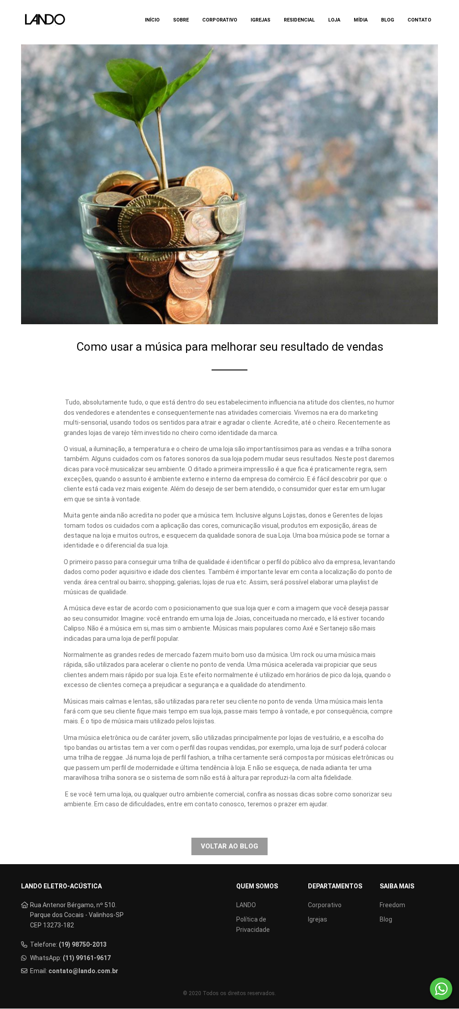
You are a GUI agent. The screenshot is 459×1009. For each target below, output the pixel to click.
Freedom (392, 905)
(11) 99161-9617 (87, 957)
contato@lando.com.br (83, 970)
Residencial (299, 20)
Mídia (361, 20)
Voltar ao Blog (229, 846)
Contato (419, 20)
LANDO (246, 905)
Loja (334, 20)
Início (152, 20)
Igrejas (260, 20)
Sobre (181, 20)
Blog (387, 20)
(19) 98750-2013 (83, 944)
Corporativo (219, 20)
